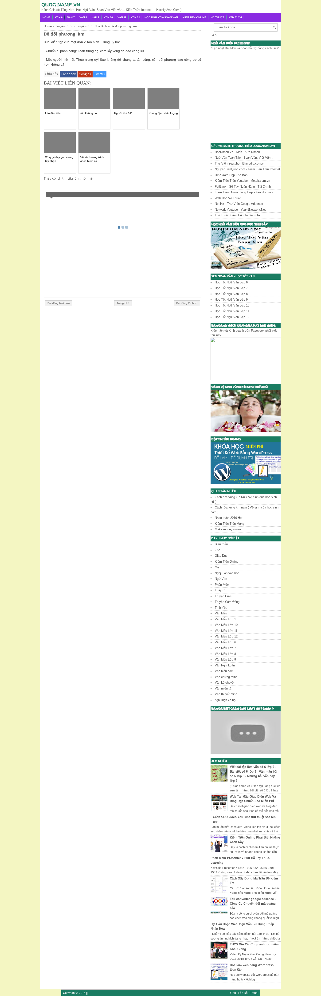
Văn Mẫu (221, 613)
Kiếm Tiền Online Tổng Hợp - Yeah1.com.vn (245, 192)
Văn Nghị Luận (225, 665)
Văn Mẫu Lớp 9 (225, 659)
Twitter (99, 74)
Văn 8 (83, 17)
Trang (254, 992)
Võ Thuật (217, 17)
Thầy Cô (220, 590)
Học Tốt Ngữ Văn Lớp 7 (231, 288)
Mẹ (217, 567)
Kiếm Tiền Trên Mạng (229, 523)
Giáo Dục (221, 555)
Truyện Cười (223, 596)
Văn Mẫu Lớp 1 (225, 619)
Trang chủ (123, 303)
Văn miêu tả (223, 688)
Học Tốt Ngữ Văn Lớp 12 (232, 317)
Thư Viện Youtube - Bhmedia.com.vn (240, 163)
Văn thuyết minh (226, 694)
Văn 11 (121, 17)
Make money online (228, 529)
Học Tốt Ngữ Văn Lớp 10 (232, 305)
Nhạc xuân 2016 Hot (229, 518)
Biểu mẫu (221, 544)
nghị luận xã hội (225, 700)
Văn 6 (59, 17)
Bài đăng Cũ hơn (186, 303)
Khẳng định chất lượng (163, 113)
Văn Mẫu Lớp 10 (226, 625)
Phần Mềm (222, 584)
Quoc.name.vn (60, 4)
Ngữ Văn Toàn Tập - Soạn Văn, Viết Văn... (244, 157)
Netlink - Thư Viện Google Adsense (239, 204)
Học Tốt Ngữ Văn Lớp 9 (231, 299)
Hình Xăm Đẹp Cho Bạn (231, 175)
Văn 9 (95, 17)
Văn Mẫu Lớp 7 (225, 648)
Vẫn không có (88, 113)
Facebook (68, 74)
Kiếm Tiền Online (194, 17)
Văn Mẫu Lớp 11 (226, 631)
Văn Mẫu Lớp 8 (225, 654)
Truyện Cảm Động (227, 602)
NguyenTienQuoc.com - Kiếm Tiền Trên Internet (247, 169)
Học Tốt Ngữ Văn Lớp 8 (231, 294)
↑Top (233, 992)
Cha (217, 550)
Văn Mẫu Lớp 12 (226, 636)
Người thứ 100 (123, 113)
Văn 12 (135, 17)
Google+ (85, 74)
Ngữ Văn (221, 579)
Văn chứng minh (226, 677)
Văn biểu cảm (224, 671)
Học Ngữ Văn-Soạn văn (161, 17)
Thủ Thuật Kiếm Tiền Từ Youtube (237, 215)
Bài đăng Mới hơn (58, 303)
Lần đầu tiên (53, 113)
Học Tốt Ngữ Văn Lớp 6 (231, 282)
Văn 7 (71, 17)
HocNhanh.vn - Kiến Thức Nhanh (237, 152)
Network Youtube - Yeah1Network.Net (240, 209)
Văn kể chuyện (225, 682)
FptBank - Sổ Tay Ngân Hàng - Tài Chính (243, 186)
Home (46, 17)
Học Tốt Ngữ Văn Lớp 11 (232, 311)
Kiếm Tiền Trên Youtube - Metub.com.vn (242, 180)
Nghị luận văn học (227, 573)
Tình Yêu (221, 607)
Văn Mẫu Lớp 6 (225, 642)
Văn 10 (108, 17)
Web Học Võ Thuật (228, 198)
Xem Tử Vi (235, 17)
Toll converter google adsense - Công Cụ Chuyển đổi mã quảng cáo (253, 903)
